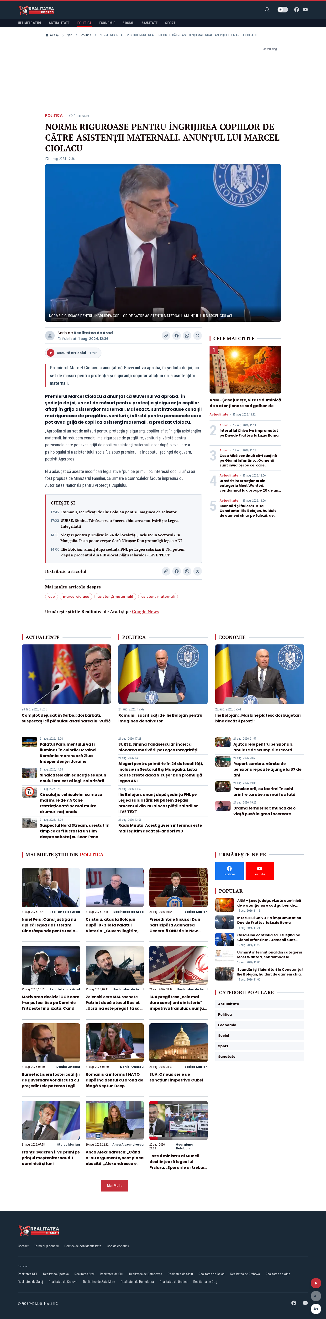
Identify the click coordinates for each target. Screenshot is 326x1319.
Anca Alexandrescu (128, 1144)
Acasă (54, 35)
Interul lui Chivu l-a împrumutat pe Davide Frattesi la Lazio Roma (249, 433)
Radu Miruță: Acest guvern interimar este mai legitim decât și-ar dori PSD (160, 828)
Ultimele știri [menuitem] (29, 23)
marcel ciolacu (76, 596)
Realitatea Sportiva (56, 1274)
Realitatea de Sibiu (180, 1274)
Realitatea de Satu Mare (99, 1282)
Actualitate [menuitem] (59, 23)
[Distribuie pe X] (197, 335)
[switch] (283, 9)
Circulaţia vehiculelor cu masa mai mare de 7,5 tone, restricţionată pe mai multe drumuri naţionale (71, 803)
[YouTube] (305, 9)
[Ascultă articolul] (316, 1283)
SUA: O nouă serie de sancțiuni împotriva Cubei (176, 1077)
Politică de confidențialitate (82, 1246)
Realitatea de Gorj (205, 1282)
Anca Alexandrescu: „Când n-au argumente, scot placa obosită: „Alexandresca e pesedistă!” (115, 1160)
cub (51, 596)
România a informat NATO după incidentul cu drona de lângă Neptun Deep (114, 1080)
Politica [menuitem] (84, 23)
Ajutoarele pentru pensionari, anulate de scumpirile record (263, 747)
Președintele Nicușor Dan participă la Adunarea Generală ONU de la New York (174, 928)
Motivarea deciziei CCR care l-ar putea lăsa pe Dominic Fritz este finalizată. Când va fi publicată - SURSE (50, 1005)
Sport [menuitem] (170, 23)
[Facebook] (297, 9)
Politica (86, 35)
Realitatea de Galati (212, 1274)
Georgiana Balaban (184, 1146)
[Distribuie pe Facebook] (176, 335)
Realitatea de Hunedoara (137, 1282)
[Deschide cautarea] (267, 9)
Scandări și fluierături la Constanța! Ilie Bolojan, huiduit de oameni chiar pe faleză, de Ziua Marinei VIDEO (248, 513)
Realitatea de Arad (93, 333)
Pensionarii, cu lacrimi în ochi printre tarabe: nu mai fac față (264, 791)
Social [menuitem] (128, 23)
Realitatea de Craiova (63, 1282)
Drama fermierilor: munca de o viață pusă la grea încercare (264, 811)
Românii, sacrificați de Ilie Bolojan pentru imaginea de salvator (119, 512)
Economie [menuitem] (107, 23)
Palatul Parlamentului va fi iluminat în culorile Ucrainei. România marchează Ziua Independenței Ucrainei (68, 753)
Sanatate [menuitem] (150, 23)
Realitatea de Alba (278, 1274)
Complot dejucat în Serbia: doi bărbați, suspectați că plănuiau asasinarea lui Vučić (66, 718)
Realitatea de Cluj (111, 1274)
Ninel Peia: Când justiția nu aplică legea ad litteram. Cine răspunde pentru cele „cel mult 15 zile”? (49, 928)
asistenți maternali (158, 596)
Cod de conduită (118, 1246)
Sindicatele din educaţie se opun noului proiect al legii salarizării (73, 778)
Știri (69, 35)
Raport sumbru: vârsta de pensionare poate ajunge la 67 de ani (267, 769)
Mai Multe (114, 1185)
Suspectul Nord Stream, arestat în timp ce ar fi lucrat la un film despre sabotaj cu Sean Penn (75, 831)
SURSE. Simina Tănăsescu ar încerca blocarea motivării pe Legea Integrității (120, 523)
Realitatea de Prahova (245, 1274)
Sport (224, 425)
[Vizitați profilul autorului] (50, 335)
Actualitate (219, 414)
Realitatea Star (84, 1274)
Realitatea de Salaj (30, 1282)
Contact (23, 1246)
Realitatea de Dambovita (145, 1274)
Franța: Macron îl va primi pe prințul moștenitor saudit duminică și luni (51, 1157)
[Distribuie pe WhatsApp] (187, 335)
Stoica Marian (196, 912)
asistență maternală (115, 596)
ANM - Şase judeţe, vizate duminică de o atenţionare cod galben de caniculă (245, 405)
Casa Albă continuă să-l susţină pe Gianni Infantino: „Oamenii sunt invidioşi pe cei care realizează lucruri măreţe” (248, 462)
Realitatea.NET (27, 1274)
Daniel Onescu (68, 1067)
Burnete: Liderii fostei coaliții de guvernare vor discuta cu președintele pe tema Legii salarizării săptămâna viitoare (51, 1086)
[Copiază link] (166, 335)
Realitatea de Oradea (174, 1282)
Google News (145, 611)
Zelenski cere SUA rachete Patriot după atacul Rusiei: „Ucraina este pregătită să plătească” (113, 1005)
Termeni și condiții (46, 1246)
